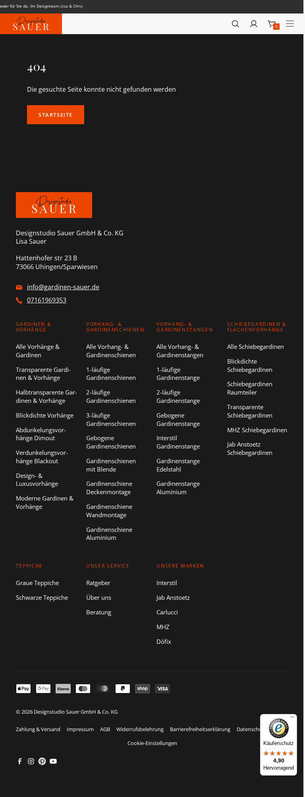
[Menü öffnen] (290, 24)
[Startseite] (31, 24)
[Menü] (292, 719)
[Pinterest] (42, 761)
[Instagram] (31, 761)
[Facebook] (19, 761)
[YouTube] (53, 761)
